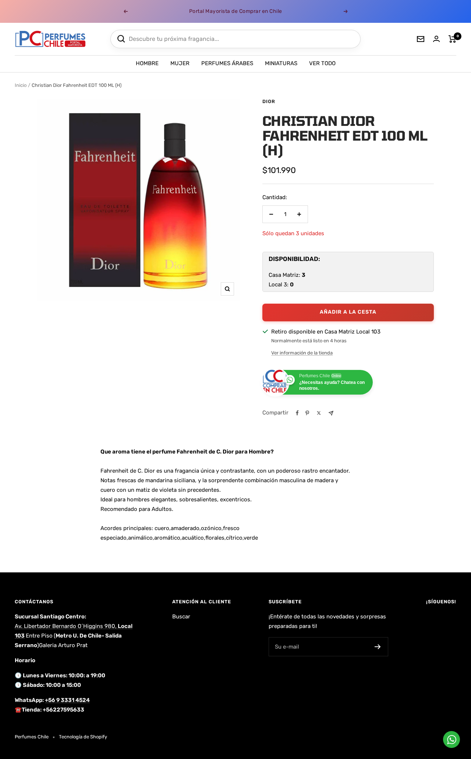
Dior (268, 101)
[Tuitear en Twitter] (319, 413)
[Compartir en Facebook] (297, 413)
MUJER (180, 63)
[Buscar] (121, 39)
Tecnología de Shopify (83, 736)
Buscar (181, 616)
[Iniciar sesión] (436, 39)
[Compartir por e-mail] (331, 413)
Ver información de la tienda (302, 353)
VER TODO (322, 63)
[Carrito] (452, 39)
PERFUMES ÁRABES (227, 63)
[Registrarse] (378, 646)
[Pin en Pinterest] (307, 413)
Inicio (20, 85)
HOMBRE (147, 63)
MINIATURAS (281, 63)
